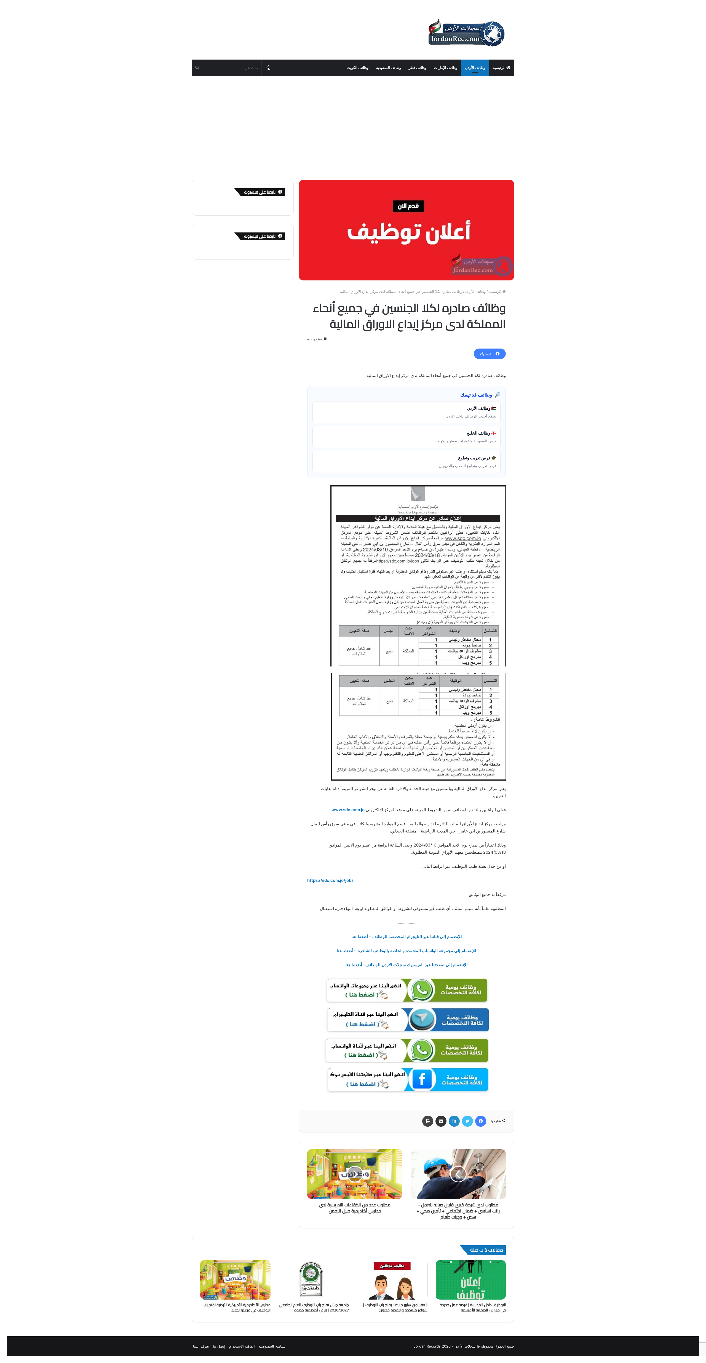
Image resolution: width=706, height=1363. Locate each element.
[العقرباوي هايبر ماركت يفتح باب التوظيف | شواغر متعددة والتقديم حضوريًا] (392, 1280)
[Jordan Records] (466, 33)
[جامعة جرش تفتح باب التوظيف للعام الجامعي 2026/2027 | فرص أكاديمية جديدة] (314, 1280)
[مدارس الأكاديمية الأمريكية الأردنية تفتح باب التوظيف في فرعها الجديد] (235, 1280)
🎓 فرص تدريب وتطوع (467, 461)
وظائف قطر (417, 68)
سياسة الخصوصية (272, 1346)
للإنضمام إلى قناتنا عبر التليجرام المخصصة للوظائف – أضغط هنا (406, 936)
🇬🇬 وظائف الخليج (466, 436)
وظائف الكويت (357, 68)
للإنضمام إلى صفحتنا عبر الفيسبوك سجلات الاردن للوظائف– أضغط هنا (407, 964)
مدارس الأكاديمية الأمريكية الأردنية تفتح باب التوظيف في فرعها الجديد (237, 1307)
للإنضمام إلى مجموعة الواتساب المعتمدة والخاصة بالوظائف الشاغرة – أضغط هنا (406, 950)
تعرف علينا (201, 1346)
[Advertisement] (353, 133)
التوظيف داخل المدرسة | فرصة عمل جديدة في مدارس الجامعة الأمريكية (473, 1307)
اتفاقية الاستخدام (242, 1346)
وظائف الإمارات (445, 68)
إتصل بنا (219, 1346)
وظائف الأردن (475, 68)
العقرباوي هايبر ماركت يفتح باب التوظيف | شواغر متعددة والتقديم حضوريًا (395, 1307)
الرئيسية (499, 68)
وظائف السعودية (388, 68)
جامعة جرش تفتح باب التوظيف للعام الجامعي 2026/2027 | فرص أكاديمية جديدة (314, 1307)
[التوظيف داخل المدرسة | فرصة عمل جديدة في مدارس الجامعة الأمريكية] (471, 1280)
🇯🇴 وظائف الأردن (471, 412)
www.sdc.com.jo (348, 809)
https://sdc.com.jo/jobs (330, 880)
